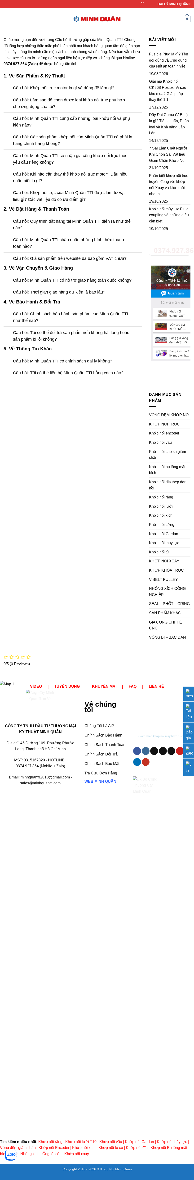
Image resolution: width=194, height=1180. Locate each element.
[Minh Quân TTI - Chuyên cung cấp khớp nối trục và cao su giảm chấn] (97, 19)
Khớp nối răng (161, 497)
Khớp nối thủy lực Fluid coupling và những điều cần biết (169, 215)
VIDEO (36, 686)
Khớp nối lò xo (110, 1148)
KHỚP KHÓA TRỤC (166, 570)
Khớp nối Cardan (163, 534)
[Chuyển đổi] (8, 88)
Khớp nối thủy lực (164, 543)
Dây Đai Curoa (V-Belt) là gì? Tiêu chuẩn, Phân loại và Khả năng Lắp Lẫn (169, 124)
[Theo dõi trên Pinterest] (180, 751)
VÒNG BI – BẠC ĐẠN (167, 637)
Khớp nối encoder (164, 433)
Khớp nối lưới (161, 506)
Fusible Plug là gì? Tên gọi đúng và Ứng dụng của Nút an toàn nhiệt (168, 60)
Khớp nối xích (160, 515)
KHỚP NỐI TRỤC (164, 424)
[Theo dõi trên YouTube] (146, 762)
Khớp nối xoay (76, 1154)
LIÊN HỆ (156, 686)
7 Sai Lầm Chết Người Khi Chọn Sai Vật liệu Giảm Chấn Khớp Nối (168, 154)
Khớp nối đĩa (137, 1148)
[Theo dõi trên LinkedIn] (137, 762)
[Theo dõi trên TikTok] (154, 751)
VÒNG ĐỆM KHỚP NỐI (169, 415)
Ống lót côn (52, 1154)
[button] (6, 19)
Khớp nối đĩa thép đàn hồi (167, 485)
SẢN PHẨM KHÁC (165, 613)
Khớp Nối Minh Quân (116, 1169)
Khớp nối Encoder (54, 1148)
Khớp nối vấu (160, 442)
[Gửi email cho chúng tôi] (171, 751)
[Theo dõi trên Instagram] (146, 751)
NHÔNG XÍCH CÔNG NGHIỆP (167, 592)
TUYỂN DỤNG (67, 686)
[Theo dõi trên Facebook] (137, 751)
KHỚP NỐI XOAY (164, 561)
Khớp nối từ (159, 552)
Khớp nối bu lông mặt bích (167, 470)
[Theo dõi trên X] (163, 751)
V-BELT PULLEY (163, 580)
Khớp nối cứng (161, 525)
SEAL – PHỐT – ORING (169, 604)
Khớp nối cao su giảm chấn (167, 455)
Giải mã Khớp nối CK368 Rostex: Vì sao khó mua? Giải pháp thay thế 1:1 (167, 90)
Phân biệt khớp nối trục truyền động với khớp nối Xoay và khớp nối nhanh (168, 185)
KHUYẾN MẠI (104, 686)
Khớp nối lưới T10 (81, 1142)
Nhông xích (30, 1154)
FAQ (133, 686)
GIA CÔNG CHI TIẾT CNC (166, 625)
